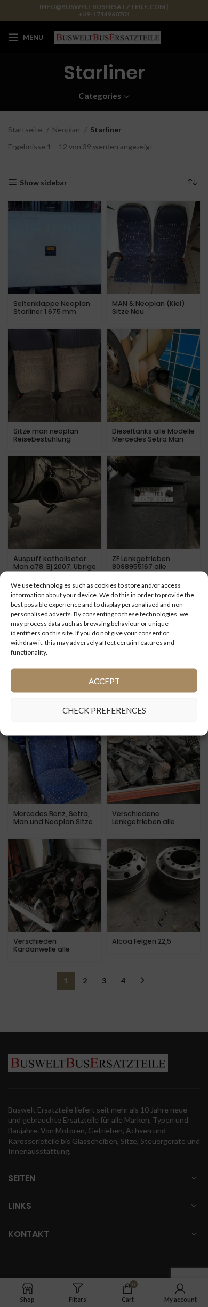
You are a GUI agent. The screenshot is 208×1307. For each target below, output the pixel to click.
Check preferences (104, 710)
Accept (104, 680)
